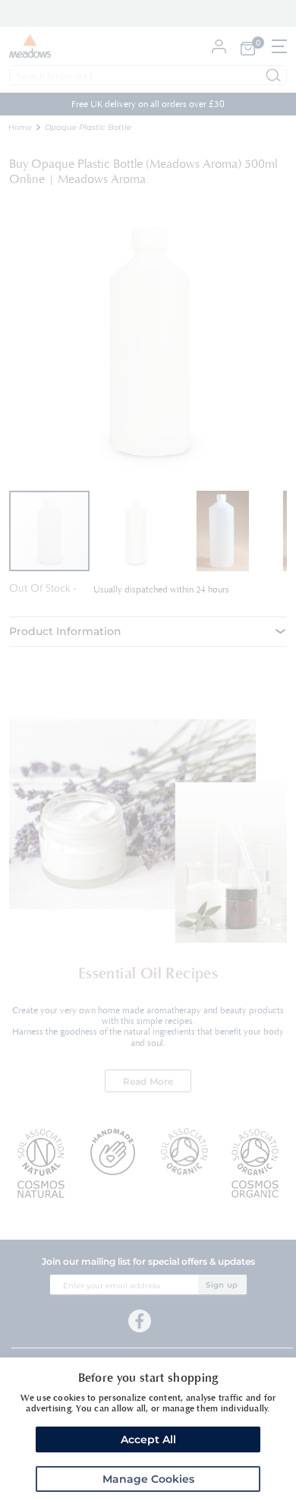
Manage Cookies (148, 1479)
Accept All (148, 1439)
